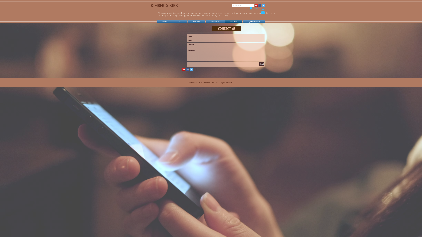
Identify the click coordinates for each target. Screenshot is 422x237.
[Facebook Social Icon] (259, 5)
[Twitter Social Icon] (263, 5)
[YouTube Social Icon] (256, 5)
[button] (263, 11)
